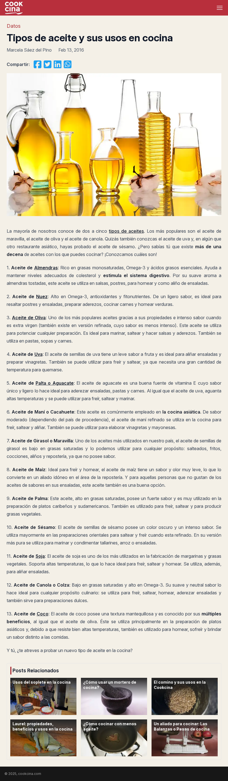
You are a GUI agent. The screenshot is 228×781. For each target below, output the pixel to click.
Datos (14, 26)
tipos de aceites (126, 231)
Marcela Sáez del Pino (29, 50)
